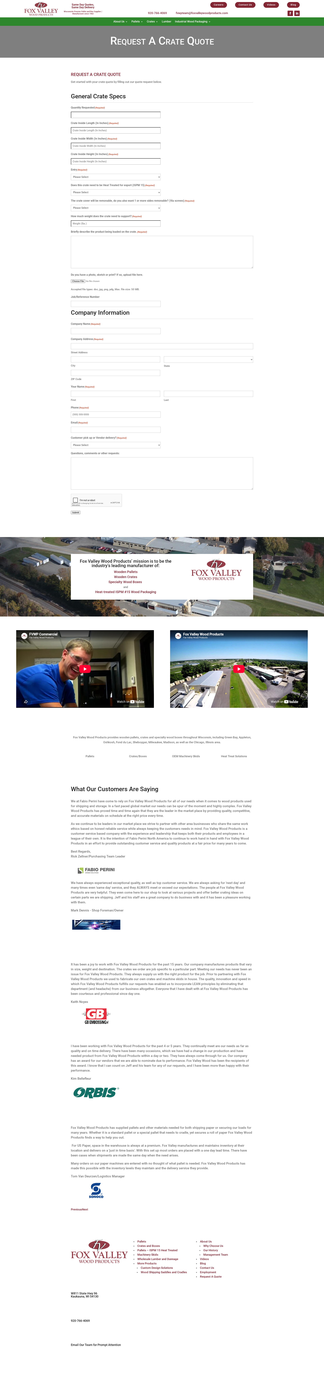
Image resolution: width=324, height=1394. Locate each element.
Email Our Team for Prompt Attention (96, 1345)
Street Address (79, 352)
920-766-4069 (157, 13)
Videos (271, 4)
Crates (151, 21)
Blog (293, 4)
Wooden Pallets (126, 572)
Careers (218, 4)
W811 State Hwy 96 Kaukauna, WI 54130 (84, 1295)
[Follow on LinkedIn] (297, 13)
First (73, 400)
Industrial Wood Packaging (191, 21)
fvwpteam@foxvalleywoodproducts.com (202, 13)
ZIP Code (76, 379)
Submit (75, 512)
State (167, 365)
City (73, 365)
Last (166, 400)
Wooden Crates (125, 577)
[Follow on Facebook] (290, 13)
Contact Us (245, 4)
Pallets (135, 21)
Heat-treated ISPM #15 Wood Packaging (125, 592)
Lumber (166, 21)
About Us (118, 21)
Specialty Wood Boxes (126, 582)
